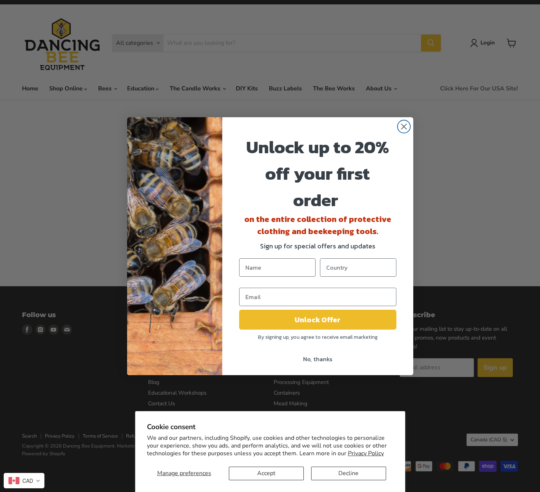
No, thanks (317, 359)
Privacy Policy (366, 453)
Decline (348, 473)
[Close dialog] (403, 126)
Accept (266, 473)
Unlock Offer (318, 319)
